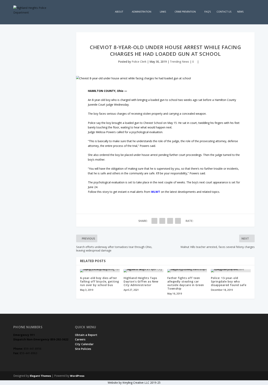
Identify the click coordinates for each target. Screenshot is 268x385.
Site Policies (83, 349)
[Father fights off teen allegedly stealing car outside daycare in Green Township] (187, 270)
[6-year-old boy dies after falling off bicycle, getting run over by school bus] (100, 270)
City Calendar (84, 344)
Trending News (179, 61)
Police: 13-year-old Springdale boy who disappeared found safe (228, 281)
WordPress (77, 376)
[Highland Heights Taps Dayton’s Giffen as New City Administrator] (143, 270)
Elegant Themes (40, 376)
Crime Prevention (185, 11)
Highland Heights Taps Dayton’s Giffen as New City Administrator (141, 281)
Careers (80, 339)
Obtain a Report (86, 335)
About (119, 11)
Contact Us (224, 11)
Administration (141, 11)
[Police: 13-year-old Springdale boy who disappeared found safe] (231, 270)
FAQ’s (207, 11)
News (240, 11)
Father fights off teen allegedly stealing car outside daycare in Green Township (185, 283)
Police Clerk (139, 61)
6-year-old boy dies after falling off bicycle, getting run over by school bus (99, 281)
